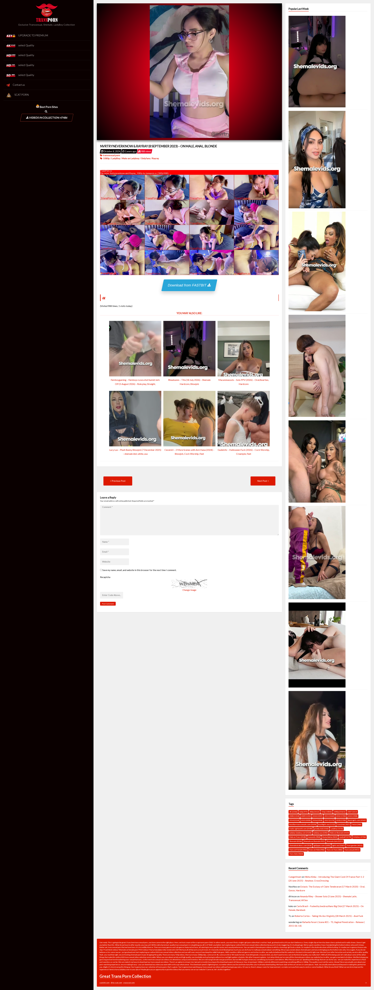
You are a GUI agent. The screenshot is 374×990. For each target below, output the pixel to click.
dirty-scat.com (116, 983)
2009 (306, 816)
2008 (294, 816)
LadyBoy (115, 158)
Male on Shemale (339, 833)
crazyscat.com (129, 983)
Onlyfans (145, 158)
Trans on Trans (334, 850)
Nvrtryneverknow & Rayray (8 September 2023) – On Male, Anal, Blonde (158, 146)
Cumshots (343, 824)
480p (314, 812)
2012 (341, 816)
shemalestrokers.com (300, 845)
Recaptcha (105, 577)
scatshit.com (104, 983)
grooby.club (321, 829)
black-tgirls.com (357, 820)
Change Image (189, 590)
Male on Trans (297, 837)
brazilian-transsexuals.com (302, 824)
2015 (306, 820)
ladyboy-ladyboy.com (300, 833)
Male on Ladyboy (130, 158)
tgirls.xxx (338, 845)
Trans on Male (316, 850)
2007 (352, 812)
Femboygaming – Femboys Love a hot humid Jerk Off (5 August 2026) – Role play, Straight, (135, 381)
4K (293, 812)
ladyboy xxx (320, 833)
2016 (317, 820)
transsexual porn (111, 155)
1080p (106, 158)
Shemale (295, 841)
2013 (352, 816)
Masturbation (329, 837)
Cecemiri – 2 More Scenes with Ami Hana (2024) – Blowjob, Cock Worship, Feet (189, 451)
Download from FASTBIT (188, 285)
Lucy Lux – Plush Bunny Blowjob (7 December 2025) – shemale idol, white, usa (135, 451)
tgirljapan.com (322, 845)
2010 (317, 816)
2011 (329, 816)
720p (326, 812)
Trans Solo (296, 854)
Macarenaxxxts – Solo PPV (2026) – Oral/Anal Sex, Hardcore (243, 381)
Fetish (356, 824)
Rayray (155, 158)
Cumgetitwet (295, 876)
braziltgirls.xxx (326, 824)
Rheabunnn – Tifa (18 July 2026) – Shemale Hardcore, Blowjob (189, 381)
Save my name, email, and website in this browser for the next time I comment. (139, 570)
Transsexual (352, 850)
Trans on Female (298, 850)
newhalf (345, 837)
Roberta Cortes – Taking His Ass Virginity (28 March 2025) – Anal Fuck (329, 916)
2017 (329, 820)
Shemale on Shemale (314, 841)
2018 (341, 820)
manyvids (314, 837)
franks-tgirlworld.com (300, 829)
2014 (294, 820)
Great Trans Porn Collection (125, 976)
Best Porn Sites (48, 107)
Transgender (354, 845)
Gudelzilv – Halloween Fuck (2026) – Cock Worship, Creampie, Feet (244, 451)
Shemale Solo (335, 841)
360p (303, 812)
